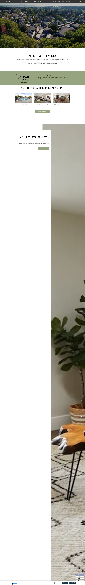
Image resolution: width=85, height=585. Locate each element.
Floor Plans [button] (27, 1)
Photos (41, 1)
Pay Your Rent (69, 1)
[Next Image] (82, 416)
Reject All (64, 582)
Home (21, 1)
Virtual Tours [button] (35, 1)
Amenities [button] (47, 1)
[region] (42, 583)
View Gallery (43, 148)
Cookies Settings (57, 582)
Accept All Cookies (72, 582)
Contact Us (54, 1)
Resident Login (61, 1)
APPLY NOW (81, 1)
